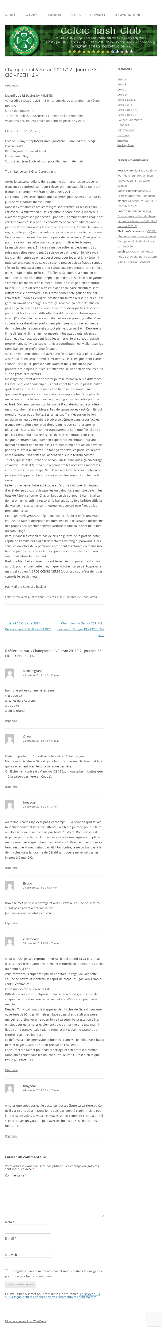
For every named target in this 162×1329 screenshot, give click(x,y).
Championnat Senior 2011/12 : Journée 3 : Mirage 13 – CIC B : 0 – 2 (80, 629)
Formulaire (98, 15)
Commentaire (16, 1175)
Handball (123, 125)
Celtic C (122, 89)
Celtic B (122, 84)
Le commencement (127, 15)
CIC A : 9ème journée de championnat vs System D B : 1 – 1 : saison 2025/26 (137, 256)
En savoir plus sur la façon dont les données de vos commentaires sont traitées (52, 1295)
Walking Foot (125, 145)
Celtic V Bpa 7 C (126, 115)
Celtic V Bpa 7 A (126, 110)
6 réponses (12, 85)
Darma (92, 597)
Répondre (11, 721)
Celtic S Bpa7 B (126, 99)
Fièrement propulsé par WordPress (25, 1321)
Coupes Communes (129, 120)
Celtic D (122, 94)
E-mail (10, 1238)
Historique (54, 15)
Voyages (122, 140)
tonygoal (29, 802)
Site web (11, 1255)
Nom (9, 1222)
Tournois (123, 135)
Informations (125, 130)
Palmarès (31, 15)
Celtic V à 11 (52, 597)
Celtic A (122, 79)
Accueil (10, 15)
